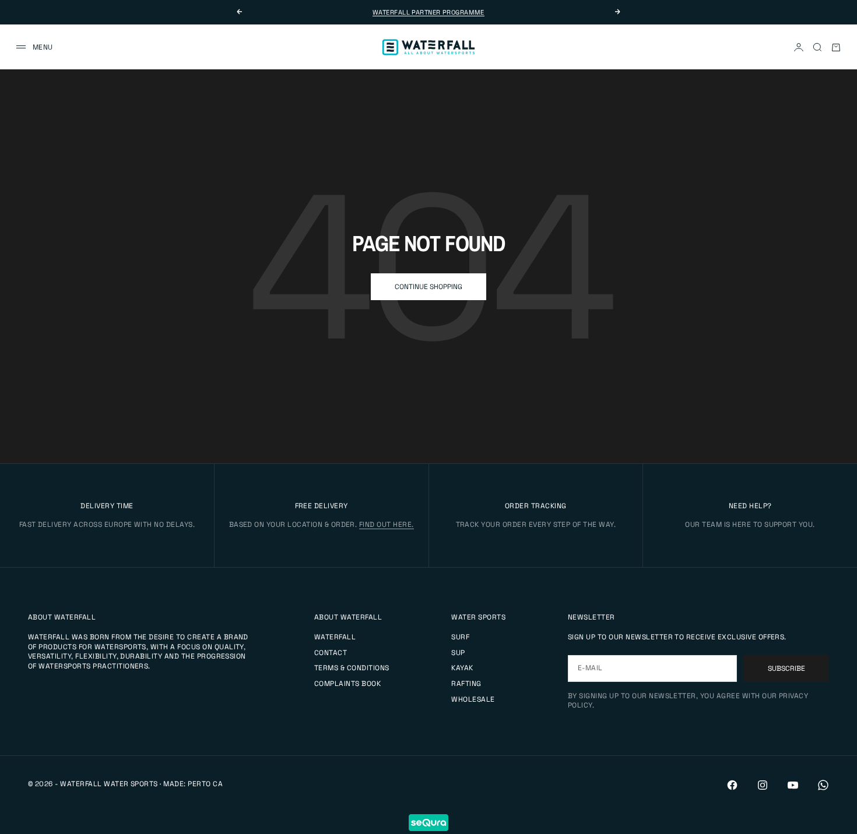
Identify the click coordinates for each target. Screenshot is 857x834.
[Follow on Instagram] (762, 785)
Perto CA (205, 784)
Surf (460, 637)
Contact (330, 652)
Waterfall (335, 637)
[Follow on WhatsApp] (823, 785)
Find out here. (386, 524)
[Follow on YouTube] (793, 785)
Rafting (466, 683)
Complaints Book (347, 683)
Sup (458, 652)
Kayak (462, 668)
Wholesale (472, 699)
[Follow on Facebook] (732, 785)
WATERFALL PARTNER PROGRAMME (428, 12)
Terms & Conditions (351, 668)
